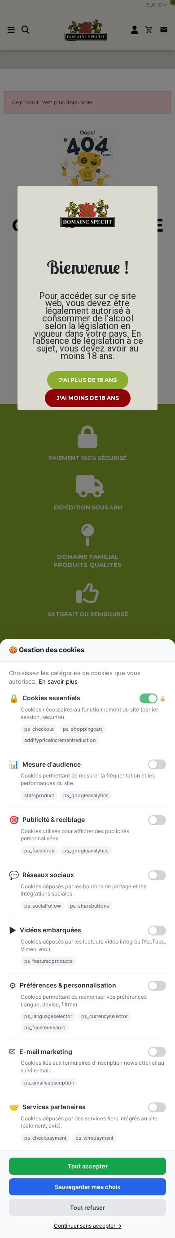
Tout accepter (88, 1166)
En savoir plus (58, 681)
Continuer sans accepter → (88, 1225)
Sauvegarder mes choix (87, 1186)
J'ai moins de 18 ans (88, 398)
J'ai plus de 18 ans (88, 380)
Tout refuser (87, 1207)
